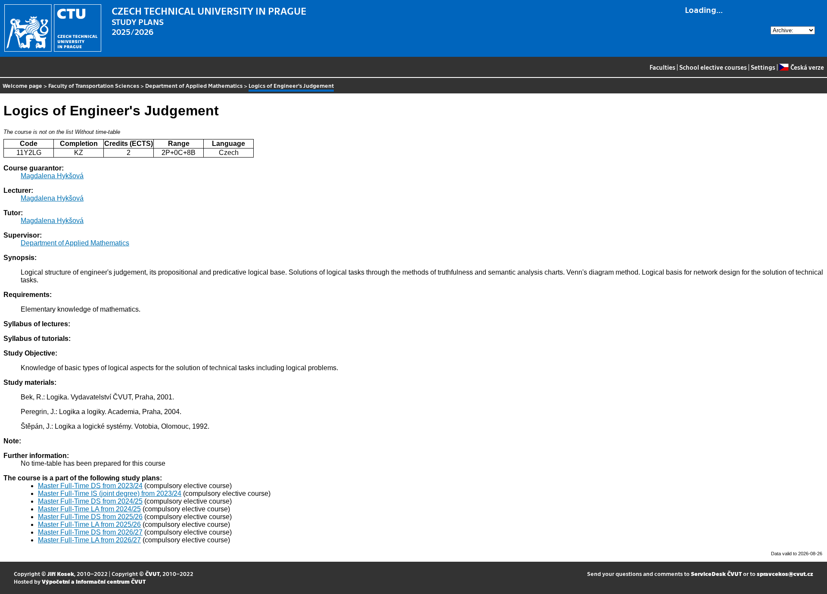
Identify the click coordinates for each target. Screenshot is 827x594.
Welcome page (22, 85)
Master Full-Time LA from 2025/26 (89, 524)
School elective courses (713, 67)
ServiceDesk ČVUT (716, 573)
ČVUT (152, 573)
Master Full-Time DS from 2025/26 (90, 516)
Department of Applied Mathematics (194, 85)
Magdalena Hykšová (52, 175)
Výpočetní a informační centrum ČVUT (94, 581)
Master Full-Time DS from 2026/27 (90, 532)
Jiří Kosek (60, 573)
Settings (763, 67)
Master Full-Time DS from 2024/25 (90, 501)
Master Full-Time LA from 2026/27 (89, 540)
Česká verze (807, 67)
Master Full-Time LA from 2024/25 (89, 509)
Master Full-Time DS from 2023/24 (90, 485)
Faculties (662, 67)
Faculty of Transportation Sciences (93, 85)
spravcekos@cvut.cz (785, 573)
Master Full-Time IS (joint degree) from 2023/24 (109, 493)
